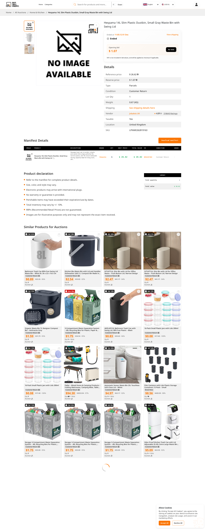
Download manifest (169, 140)
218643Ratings (170, 113)
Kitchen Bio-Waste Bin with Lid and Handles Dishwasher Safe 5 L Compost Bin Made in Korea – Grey (82, 272)
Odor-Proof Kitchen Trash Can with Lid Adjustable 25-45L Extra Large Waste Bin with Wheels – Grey (160, 443)
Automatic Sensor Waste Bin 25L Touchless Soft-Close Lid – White (122, 386)
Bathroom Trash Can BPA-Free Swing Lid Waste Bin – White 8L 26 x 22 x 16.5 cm (41, 272)
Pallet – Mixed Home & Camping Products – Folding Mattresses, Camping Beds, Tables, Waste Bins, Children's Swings (82, 386)
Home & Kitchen (37, 12)
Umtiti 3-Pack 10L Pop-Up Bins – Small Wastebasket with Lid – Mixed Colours (80, 500)
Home (41, 4)
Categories (48, 4)
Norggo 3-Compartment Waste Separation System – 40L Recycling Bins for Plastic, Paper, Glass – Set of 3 (42, 443)
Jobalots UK (134, 113)
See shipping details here (142, 107)
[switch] (114, 4)
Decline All (178, 523)
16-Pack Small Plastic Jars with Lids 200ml (161, 328)
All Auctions (20, 12)
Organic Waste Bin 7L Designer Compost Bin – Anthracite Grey (41, 329)
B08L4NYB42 (148, 157)
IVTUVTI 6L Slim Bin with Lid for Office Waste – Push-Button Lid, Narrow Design (121, 272)
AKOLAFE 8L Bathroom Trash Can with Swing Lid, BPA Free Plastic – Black (120, 329)
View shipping (172, 34)
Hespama (102, 157)
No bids (171, 49)
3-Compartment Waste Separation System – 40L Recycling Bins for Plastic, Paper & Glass (82, 329)
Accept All (164, 523)
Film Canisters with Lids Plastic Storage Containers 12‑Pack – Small (160, 386)
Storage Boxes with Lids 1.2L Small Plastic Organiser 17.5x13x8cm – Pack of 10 (122, 500)
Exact (120, 4)
